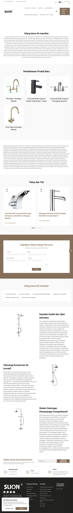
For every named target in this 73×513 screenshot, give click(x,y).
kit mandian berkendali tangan (41, 294)
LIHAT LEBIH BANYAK (10, 223)
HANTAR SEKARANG (63, 461)
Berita (48, 14)
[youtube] (65, 1)
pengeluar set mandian (59, 294)
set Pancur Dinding (24, 294)
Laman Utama (27, 8)
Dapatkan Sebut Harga (64, 11)
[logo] (8, 11)
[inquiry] (71, 250)
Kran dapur (42, 506)
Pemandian (33, 8)
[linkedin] (69, 3)
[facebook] (69, 1)
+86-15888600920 (13, 471)
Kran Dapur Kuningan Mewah (14, 128)
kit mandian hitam (11, 294)
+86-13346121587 (9, 1)
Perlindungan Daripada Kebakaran (31, 14)
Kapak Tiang (43, 498)
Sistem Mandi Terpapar (45, 489)
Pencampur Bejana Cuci (45, 495)
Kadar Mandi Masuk (48, 8)
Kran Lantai (42, 504)
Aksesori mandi (43, 493)
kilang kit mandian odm (12, 297)
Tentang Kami (43, 14)
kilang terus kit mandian (28, 297)
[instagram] (67, 1)
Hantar (36, 269)
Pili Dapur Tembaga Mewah (13, 100)
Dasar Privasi (59, 489)
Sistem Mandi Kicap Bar (45, 491)
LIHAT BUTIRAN (14, 86)
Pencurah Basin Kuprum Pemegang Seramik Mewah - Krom (59, 100)
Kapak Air (40, 8)
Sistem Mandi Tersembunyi (46, 487)
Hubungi (51, 14)
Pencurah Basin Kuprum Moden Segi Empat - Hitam (36, 100)
